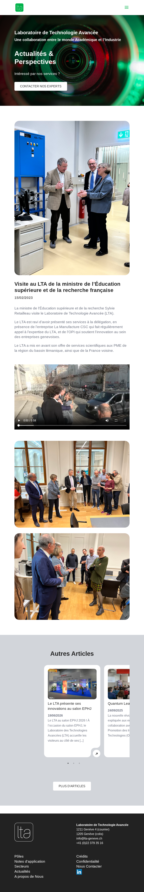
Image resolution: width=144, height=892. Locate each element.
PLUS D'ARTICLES (72, 786)
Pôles (19, 856)
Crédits (82, 856)
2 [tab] (74, 763)
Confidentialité (87, 861)
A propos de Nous (29, 876)
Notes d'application (29, 861)
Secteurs (21, 866)
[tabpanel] (72, 711)
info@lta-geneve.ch (89, 838)
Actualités (22, 871)
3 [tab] (79, 763)
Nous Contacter (89, 866)
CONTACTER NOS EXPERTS (41, 86)
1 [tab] (68, 763)
